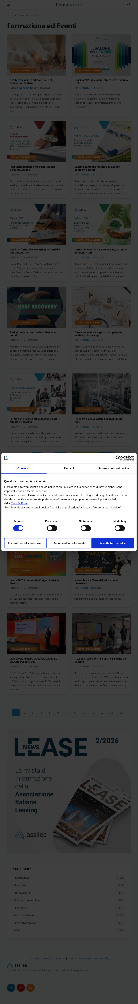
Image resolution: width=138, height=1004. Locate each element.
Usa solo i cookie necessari (25, 543)
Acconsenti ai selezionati (69, 543)
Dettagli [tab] (69, 468)
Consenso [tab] (23, 468)
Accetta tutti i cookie (113, 543)
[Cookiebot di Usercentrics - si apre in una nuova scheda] (118, 458)
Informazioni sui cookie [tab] (114, 468)
